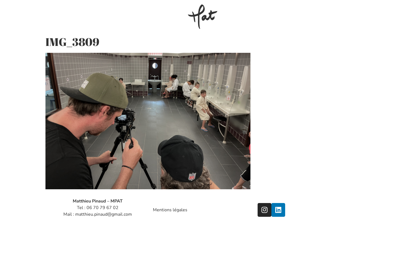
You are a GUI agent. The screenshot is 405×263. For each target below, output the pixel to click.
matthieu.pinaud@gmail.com (103, 214)
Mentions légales (170, 210)
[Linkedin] (278, 210)
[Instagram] (264, 210)
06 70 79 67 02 (102, 208)
